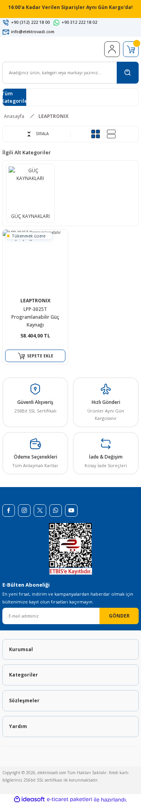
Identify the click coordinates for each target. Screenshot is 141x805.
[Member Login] (112, 49)
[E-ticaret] (69, 800)
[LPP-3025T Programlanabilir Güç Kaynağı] (35, 262)
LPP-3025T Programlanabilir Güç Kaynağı (35, 317)
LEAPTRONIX (53, 116)
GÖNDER (119, 615)
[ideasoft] (29, 799)
